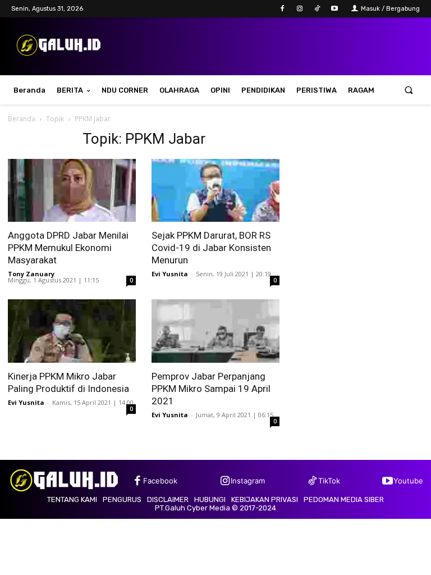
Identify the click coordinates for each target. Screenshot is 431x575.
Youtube (408, 480)
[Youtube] (334, 8)
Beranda (21, 119)
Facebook (160, 480)
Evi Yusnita (170, 274)
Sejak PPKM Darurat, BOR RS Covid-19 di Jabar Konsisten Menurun (211, 248)
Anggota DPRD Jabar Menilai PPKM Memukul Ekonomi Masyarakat (68, 248)
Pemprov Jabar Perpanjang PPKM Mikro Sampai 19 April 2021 (211, 389)
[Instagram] (299, 8)
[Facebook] (282, 8)
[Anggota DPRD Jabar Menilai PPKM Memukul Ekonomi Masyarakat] (72, 190)
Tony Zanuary (31, 274)
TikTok (329, 480)
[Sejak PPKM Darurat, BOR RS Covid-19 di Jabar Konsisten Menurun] (215, 190)
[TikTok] (317, 8)
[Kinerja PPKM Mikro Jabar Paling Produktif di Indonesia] (72, 331)
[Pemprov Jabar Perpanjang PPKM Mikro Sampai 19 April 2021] (215, 331)
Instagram (248, 480)
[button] (409, 90)
